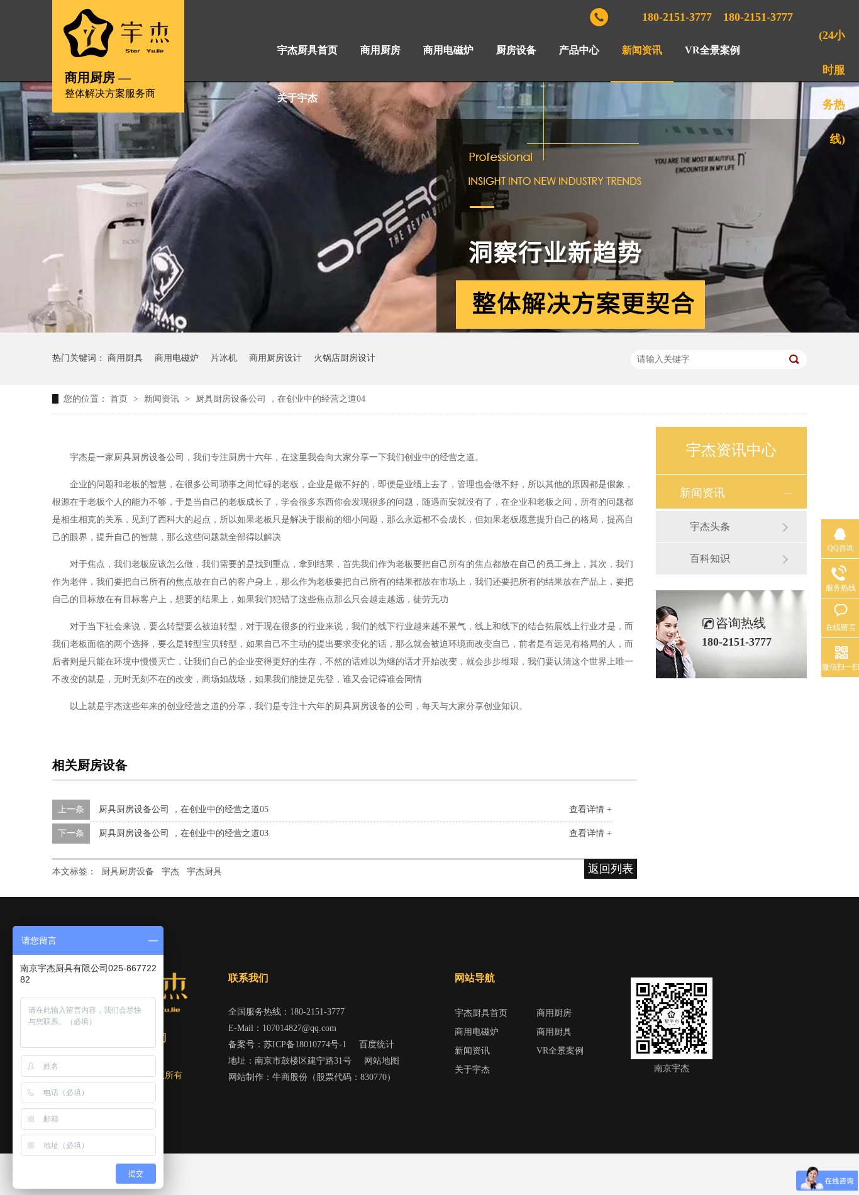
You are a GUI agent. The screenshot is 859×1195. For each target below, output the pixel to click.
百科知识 (710, 558)
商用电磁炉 (448, 50)
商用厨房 (380, 50)
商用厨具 (125, 358)
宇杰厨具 (204, 871)
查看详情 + (590, 809)
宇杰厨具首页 (307, 50)
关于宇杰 (297, 97)
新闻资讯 (642, 50)
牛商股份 (290, 1077)
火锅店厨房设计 (344, 358)
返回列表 (610, 868)
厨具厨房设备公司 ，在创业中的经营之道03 (184, 833)
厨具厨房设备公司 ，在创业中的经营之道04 (280, 399)
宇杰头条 (710, 526)
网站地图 (381, 1061)
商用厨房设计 (275, 358)
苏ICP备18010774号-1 (304, 1044)
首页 (120, 399)
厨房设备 (516, 50)
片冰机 (224, 358)
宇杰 (170, 871)
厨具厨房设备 (127, 871)
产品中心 (579, 50)
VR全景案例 (712, 50)
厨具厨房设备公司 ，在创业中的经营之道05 (184, 809)
